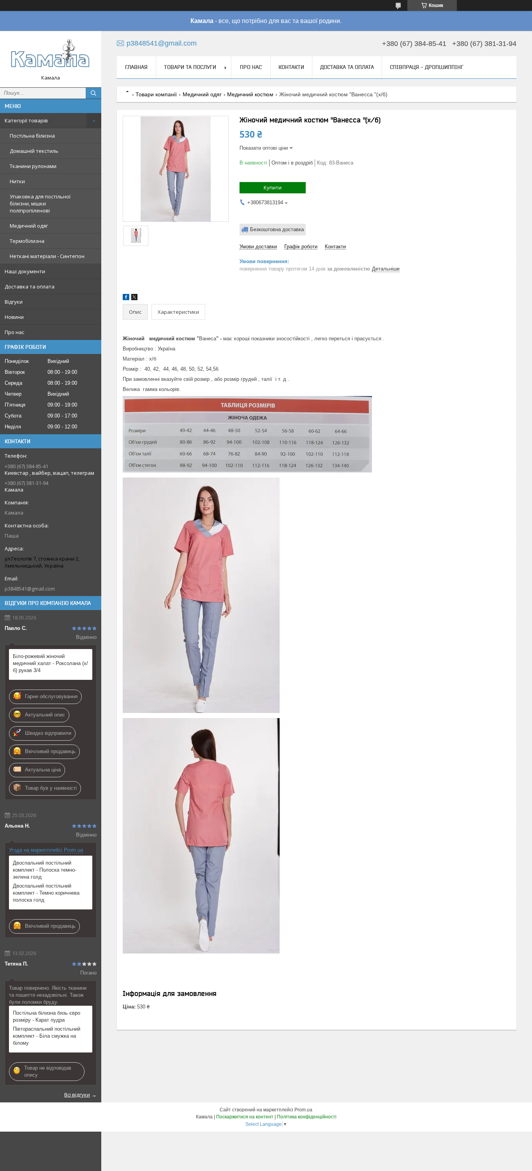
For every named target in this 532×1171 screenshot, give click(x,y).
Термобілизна (27, 240)
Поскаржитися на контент (244, 1117)
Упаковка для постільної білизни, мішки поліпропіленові (40, 203)
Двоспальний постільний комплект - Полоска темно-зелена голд (44, 870)
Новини (14, 316)
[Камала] (50, 55)
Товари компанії (156, 94)
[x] (134, 298)
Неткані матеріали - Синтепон (47, 256)
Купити (273, 187)
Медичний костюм (250, 94)
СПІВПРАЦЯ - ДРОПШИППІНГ (426, 67)
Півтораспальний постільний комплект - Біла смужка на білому (46, 1036)
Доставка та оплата (30, 286)
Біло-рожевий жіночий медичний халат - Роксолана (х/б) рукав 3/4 (50, 663)
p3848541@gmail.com (30, 588)
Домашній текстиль (34, 150)
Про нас (14, 332)
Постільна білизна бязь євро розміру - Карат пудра (46, 1016)
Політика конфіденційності (306, 1117)
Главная (136, 67)
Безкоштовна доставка (277, 229)
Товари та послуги (190, 67)
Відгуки (14, 301)
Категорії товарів (26, 120)
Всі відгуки (77, 1094)
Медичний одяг (29, 225)
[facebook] (126, 298)
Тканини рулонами (33, 166)
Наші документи (25, 271)
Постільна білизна (32, 135)
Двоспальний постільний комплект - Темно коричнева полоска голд (46, 893)
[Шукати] (93, 93)
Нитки (17, 181)
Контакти (291, 67)
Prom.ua (303, 1110)
